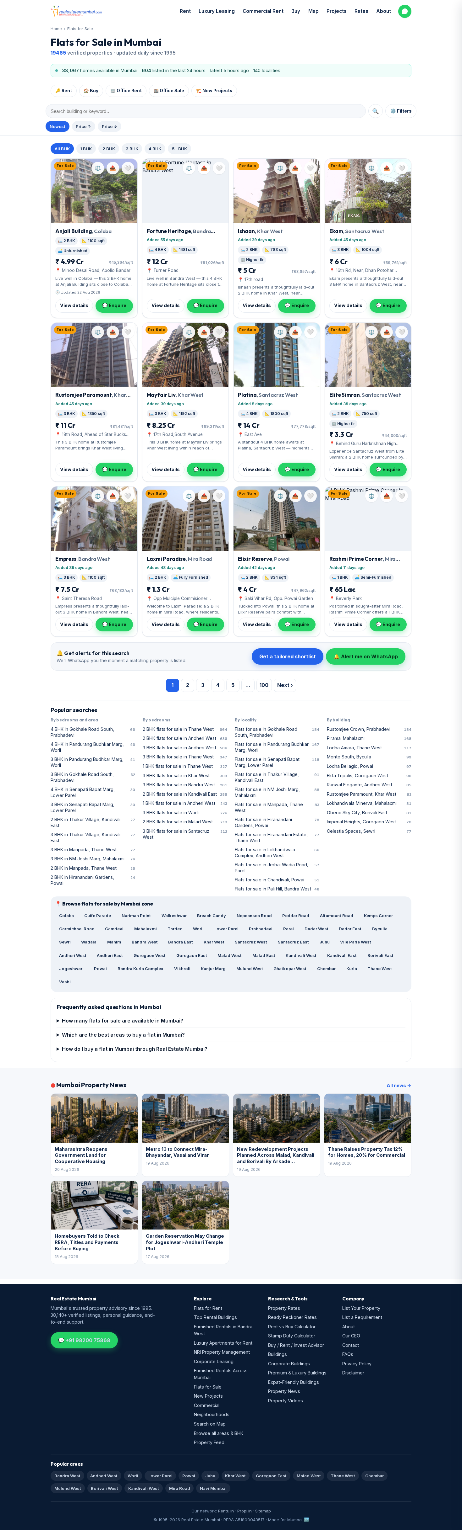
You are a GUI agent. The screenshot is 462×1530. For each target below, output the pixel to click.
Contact (350, 1345)
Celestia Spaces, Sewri (369, 831)
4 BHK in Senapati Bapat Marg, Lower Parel (93, 792)
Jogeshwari (71, 968)
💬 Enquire (114, 305)
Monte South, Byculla (369, 756)
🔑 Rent (63, 90)
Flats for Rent (208, 1308)
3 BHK (132, 148)
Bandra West (145, 941)
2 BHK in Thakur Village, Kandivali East (93, 822)
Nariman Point (136, 915)
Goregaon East (191, 955)
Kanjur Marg (213, 968)
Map (313, 11)
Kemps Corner (378, 915)
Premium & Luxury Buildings (297, 1372)
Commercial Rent (263, 11)
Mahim (114, 941)
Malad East (263, 955)
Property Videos (285, 1400)
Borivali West (104, 1488)
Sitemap (263, 1510)
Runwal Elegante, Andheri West (369, 784)
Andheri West (72, 955)
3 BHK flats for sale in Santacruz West (185, 834)
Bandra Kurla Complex (140, 968)
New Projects (208, 1396)
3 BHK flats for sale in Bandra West (185, 784)
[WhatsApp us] (404, 11)
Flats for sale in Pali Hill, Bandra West (277, 888)
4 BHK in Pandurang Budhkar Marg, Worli (93, 747)
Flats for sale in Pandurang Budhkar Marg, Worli (277, 747)
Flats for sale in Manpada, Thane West (277, 807)
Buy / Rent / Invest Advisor (296, 1345)
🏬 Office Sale (168, 90)
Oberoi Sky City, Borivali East (369, 812)
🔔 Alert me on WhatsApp (365, 656)
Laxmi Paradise (179, 558)
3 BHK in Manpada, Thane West (93, 849)
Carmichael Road (77, 928)
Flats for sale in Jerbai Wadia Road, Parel (277, 867)
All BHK (62, 148)
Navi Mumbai (213, 1488)
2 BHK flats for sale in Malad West (185, 821)
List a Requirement (362, 1317)
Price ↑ (83, 126)
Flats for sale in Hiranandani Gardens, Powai (277, 822)
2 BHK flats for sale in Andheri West (185, 738)
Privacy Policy (356, 1363)
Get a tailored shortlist (287, 656)
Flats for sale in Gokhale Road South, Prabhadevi (277, 732)
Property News (284, 1391)
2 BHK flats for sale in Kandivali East (185, 794)
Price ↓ (109, 126)
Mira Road (179, 1488)
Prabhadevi (260, 928)
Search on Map (210, 1423)
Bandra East (180, 941)
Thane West (379, 968)
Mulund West (249, 968)
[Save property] (128, 168)
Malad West (229, 955)
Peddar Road (295, 915)
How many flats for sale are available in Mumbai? (122, 1020)
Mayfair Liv (175, 394)
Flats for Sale (80, 28)
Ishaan (260, 231)
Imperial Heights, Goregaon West (369, 821)
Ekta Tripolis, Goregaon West (369, 775)
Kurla (351, 968)
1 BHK (86, 148)
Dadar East (350, 928)
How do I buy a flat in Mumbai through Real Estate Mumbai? (134, 1049)
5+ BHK (179, 148)
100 (264, 685)
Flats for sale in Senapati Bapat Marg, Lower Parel (277, 762)
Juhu (325, 941)
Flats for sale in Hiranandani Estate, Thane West (277, 837)
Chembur (326, 968)
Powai (100, 968)
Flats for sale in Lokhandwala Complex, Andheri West (277, 852)
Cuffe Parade (97, 915)
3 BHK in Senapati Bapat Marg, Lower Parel (93, 807)
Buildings (277, 1354)
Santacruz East (293, 941)
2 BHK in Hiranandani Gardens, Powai (93, 880)
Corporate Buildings (289, 1363)
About (383, 11)
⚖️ (98, 168)
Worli (198, 928)
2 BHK (108, 148)
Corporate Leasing (214, 1361)
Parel (288, 928)
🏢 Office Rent (126, 90)
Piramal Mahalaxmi (369, 738)
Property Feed (209, 1442)
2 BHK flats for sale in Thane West (185, 729)
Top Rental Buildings (215, 1317)
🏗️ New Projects (214, 90)
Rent (185, 11)
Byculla (380, 928)
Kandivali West (301, 955)
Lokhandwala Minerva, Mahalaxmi (369, 803)
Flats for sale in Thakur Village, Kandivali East (277, 777)
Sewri (65, 941)
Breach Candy (211, 915)
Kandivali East (342, 955)
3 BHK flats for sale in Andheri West (185, 747)
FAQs (347, 1354)
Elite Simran (365, 394)
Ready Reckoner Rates (292, 1317)
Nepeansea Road (254, 915)
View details (74, 305)
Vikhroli (182, 968)
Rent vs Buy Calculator (292, 1326)
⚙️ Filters (401, 111)
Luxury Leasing (217, 11)
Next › (285, 685)
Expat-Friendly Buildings (293, 1382)
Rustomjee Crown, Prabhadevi (369, 729)
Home (56, 28)
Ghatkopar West (289, 968)
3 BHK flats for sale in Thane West (185, 756)
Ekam (357, 231)
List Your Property (361, 1308)
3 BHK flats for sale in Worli (185, 812)
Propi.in (244, 1510)
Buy (295, 11)
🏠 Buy (91, 90)
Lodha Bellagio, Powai (369, 766)
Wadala (88, 941)
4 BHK (155, 148)
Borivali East (380, 955)
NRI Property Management (222, 1352)
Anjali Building (83, 231)
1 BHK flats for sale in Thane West (185, 766)
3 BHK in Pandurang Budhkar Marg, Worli (93, 762)
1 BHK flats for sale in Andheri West (185, 803)
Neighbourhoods (211, 1414)
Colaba (66, 915)
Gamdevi (114, 928)
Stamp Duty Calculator (291, 1335)
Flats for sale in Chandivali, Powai (277, 879)
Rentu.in (226, 1510)
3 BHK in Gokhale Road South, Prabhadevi (93, 777)
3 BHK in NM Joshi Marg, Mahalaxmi (93, 858)
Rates (361, 11)
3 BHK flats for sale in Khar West (185, 775)
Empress (82, 558)
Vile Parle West (355, 941)
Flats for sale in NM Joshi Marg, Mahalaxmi (277, 792)
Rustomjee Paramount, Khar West (369, 794)
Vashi (65, 981)
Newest (57, 126)
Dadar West (316, 928)
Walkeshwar (174, 915)
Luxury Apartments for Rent (223, 1343)
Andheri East (110, 955)
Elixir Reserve (263, 558)
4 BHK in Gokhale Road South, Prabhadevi (93, 732)
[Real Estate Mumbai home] (76, 11)
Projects (337, 11)
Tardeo (175, 928)
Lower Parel (226, 928)
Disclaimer (353, 1372)
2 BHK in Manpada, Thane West (93, 868)
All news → (399, 1085)
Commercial (206, 1405)
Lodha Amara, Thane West (369, 747)
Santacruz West (251, 941)
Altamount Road (336, 915)
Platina (268, 394)
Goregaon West (150, 955)
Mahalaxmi (145, 928)
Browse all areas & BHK (218, 1433)
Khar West (214, 941)
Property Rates (284, 1308)
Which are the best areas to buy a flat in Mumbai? (123, 1035)
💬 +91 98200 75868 (84, 1340)
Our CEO (351, 1335)
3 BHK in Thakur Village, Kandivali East (93, 837)
